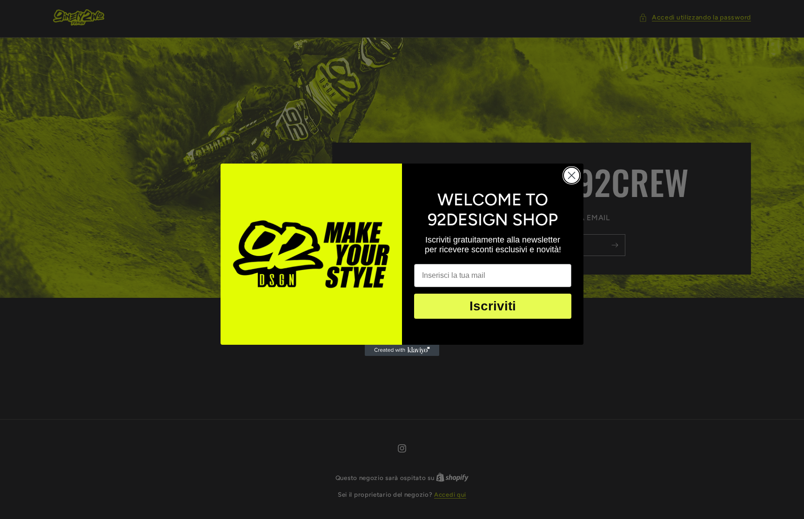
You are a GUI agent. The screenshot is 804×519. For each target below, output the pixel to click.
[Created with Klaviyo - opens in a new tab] (402, 350)
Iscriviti (492, 306)
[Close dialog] (571, 175)
